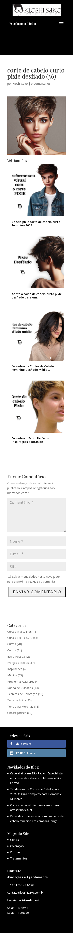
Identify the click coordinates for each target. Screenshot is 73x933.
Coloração (17, 846)
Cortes (14, 840)
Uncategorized (16, 713)
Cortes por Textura (19, 638)
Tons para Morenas (20, 706)
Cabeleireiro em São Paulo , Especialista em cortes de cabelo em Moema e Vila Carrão (36, 778)
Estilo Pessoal (16, 656)
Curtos (11, 644)
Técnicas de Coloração (22, 694)
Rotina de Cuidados (20, 688)
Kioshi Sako (20, 83)
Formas (15, 852)
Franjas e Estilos (18, 663)
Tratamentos (18, 858)
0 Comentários (40, 83)
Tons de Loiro (16, 700)
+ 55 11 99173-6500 (20, 885)
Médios (12, 675)
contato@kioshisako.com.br (25, 892)
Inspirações (14, 669)
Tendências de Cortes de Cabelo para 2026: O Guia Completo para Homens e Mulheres (36, 794)
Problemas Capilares (20, 681)
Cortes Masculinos (19, 632)
